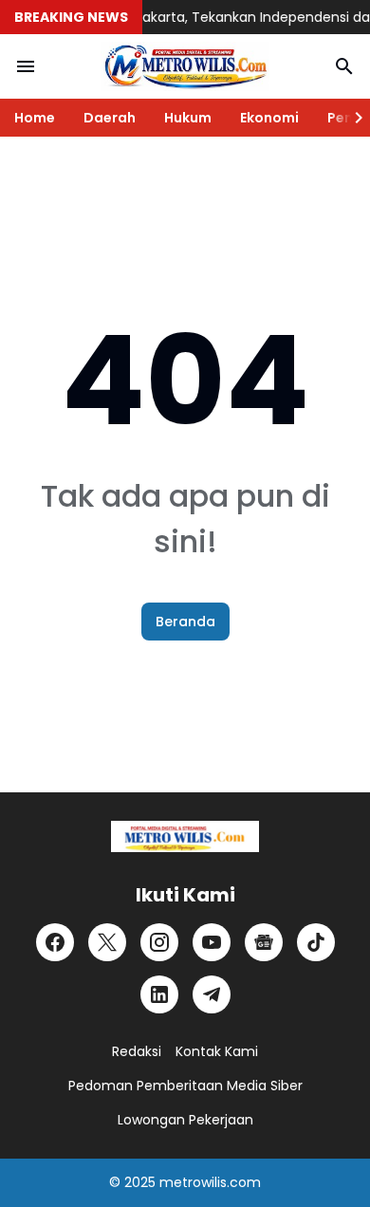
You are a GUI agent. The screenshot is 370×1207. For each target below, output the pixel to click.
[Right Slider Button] (351, 118)
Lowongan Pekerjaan (185, 1119)
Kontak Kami (217, 1051)
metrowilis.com (210, 1182)
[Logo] (184, 836)
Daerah (109, 117)
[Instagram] (159, 942)
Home (34, 117)
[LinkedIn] (159, 994)
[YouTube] (212, 942)
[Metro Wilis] (185, 66)
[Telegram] (212, 994)
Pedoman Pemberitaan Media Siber (185, 1085)
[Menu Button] (26, 66)
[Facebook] (55, 942)
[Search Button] (344, 66)
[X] (107, 942)
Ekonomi (269, 117)
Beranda (185, 621)
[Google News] (264, 942)
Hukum (188, 117)
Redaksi (136, 1051)
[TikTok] (316, 942)
